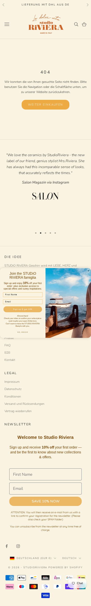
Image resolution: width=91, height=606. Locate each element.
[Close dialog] (88, 270)
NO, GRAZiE (22, 332)
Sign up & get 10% (22, 309)
